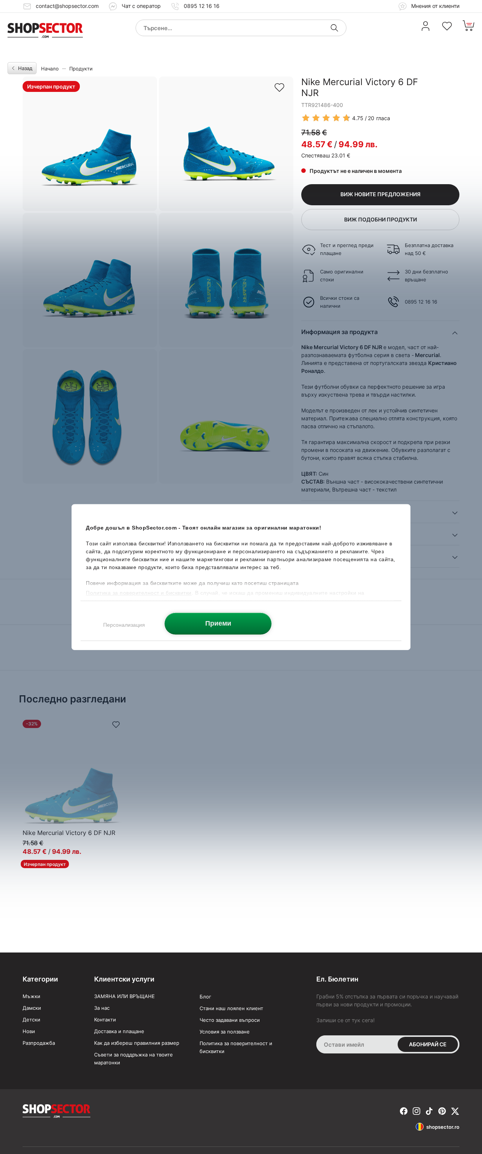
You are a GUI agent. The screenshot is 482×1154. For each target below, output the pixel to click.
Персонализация (124, 624)
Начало (50, 69)
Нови (29, 1031)
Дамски (32, 1008)
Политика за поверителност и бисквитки (236, 1047)
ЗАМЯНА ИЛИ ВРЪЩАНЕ (124, 996)
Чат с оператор (141, 6)
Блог (205, 997)
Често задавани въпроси (230, 1020)
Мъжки (31, 996)
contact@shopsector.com (67, 6)
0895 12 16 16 (202, 6)
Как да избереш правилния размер (136, 1043)
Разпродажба (39, 1043)
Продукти (81, 69)
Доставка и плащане (119, 1031)
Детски (31, 1020)
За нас (102, 1008)
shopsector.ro (442, 1127)
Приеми (218, 623)
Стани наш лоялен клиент (231, 1008)
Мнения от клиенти (434, 6)
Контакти (105, 1020)
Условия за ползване (225, 1032)
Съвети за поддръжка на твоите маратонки (133, 1058)
